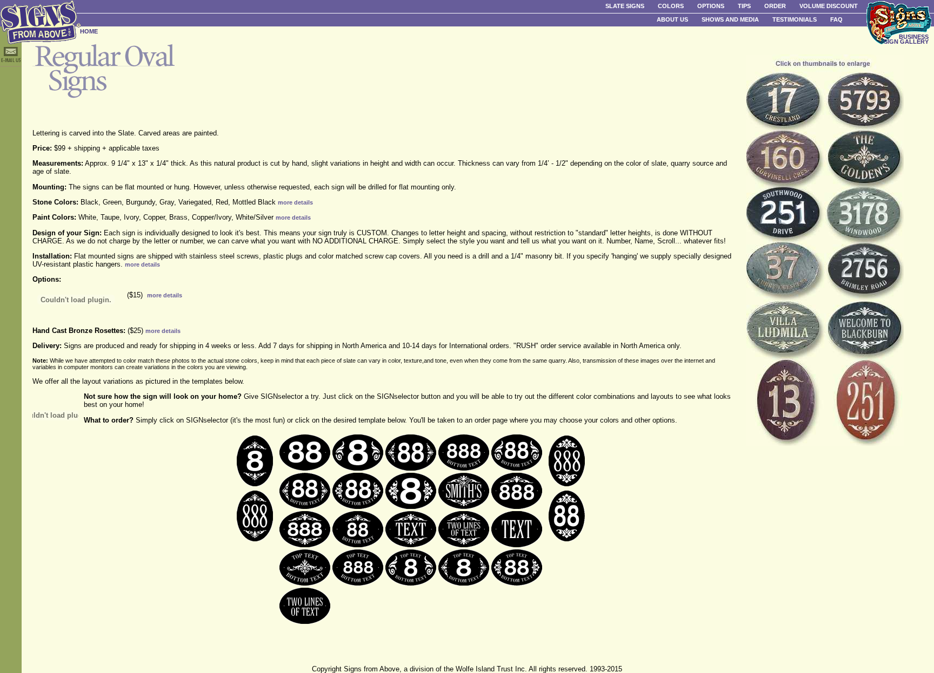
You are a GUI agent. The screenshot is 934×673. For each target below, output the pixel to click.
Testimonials (794, 19)
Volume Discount (828, 6)
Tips (744, 6)
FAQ (836, 19)
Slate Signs (624, 6)
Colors (671, 6)
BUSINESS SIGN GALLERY (906, 39)
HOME (89, 31)
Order (775, 6)
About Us (672, 19)
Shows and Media (730, 19)
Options (710, 6)
